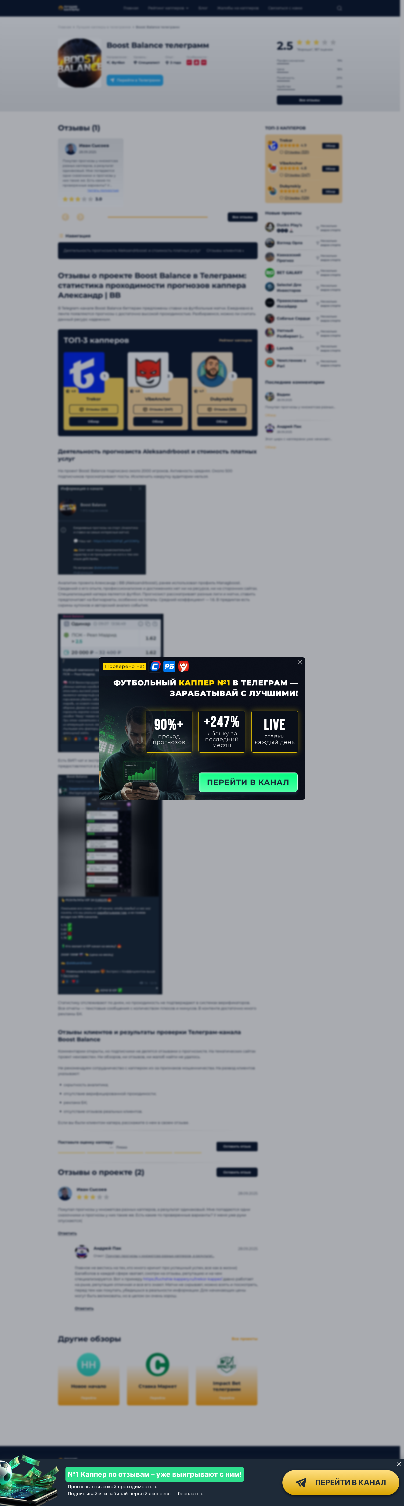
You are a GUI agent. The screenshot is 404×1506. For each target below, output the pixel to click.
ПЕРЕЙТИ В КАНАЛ (248, 782)
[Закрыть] (399, 1464)
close (300, 662)
